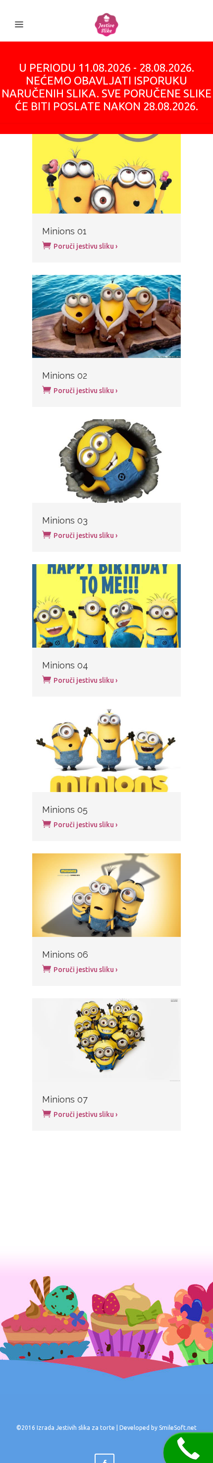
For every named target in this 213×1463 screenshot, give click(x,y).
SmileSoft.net (178, 1427)
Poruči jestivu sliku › (84, 246)
